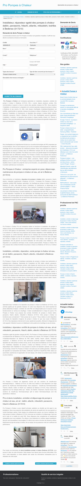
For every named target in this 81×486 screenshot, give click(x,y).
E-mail (5, 55)
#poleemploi (68, 378)
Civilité (5, 42)
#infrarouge (64, 420)
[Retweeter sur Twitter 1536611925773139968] (64, 462)
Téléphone (33, 55)
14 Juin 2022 (67, 319)
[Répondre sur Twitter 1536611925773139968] (61, 462)
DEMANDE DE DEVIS (33, 12)
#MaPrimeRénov (65, 324)
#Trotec (73, 418)
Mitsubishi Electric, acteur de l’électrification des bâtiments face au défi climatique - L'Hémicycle (68, 169)
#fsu (73, 391)
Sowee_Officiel (68, 436)
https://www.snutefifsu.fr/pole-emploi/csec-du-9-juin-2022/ (69, 397)
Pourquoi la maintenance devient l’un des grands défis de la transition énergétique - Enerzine (69, 108)
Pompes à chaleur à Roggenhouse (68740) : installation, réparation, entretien (69, 258)
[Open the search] (78, 12)
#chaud (69, 421)
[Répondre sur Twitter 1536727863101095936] (61, 368)
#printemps (64, 450)
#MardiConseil (65, 441)
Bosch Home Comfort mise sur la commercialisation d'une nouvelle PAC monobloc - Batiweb (68, 100)
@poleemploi (64, 382)
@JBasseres (64, 391)
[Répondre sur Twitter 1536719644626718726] (61, 400)
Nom (4, 48)
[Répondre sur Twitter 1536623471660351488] (61, 431)
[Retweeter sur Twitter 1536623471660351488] (64, 431)
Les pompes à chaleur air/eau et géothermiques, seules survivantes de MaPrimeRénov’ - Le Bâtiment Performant (69, 193)
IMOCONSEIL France (70, 317)
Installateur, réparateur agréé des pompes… (13, 463)
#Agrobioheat (64, 355)
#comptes (73, 380)
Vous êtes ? (33, 42)
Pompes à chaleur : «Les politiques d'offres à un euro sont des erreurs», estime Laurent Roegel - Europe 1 (68, 161)
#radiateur (70, 420)
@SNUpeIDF (64, 394)
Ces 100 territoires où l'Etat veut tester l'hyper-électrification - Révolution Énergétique (69, 115)
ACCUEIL (19, 12)
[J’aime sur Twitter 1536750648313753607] (68, 341)
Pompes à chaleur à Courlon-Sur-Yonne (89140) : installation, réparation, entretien (69, 239)
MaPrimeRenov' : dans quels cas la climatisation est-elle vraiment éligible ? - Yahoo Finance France (68, 185)
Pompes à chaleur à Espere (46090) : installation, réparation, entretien (68, 275)
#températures (72, 447)
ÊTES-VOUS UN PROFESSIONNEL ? (52, 12)
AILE (65, 346)
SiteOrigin (39, 483)
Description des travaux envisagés (13, 78)
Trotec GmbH (68, 405)
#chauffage (72, 330)
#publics (73, 389)
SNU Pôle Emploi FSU (70, 373)
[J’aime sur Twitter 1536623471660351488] (68, 431)
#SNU (70, 391)
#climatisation (73, 385)
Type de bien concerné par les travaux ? (42, 72)
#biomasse (64, 360)
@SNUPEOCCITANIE (67, 392)
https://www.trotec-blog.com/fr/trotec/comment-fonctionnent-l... (68, 427)
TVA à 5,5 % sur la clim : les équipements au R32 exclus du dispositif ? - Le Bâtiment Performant (69, 177)
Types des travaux (9, 72)
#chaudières (64, 328)
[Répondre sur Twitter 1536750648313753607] (61, 341)
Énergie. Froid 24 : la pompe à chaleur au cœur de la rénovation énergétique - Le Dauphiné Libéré (68, 122)
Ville (4, 65)
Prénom (32, 48)
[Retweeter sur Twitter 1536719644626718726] (64, 400)
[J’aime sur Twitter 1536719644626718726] (68, 400)
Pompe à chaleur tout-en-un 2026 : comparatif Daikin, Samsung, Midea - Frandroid (68, 130)
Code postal (34, 65)
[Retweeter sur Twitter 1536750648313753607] (64, 341)
